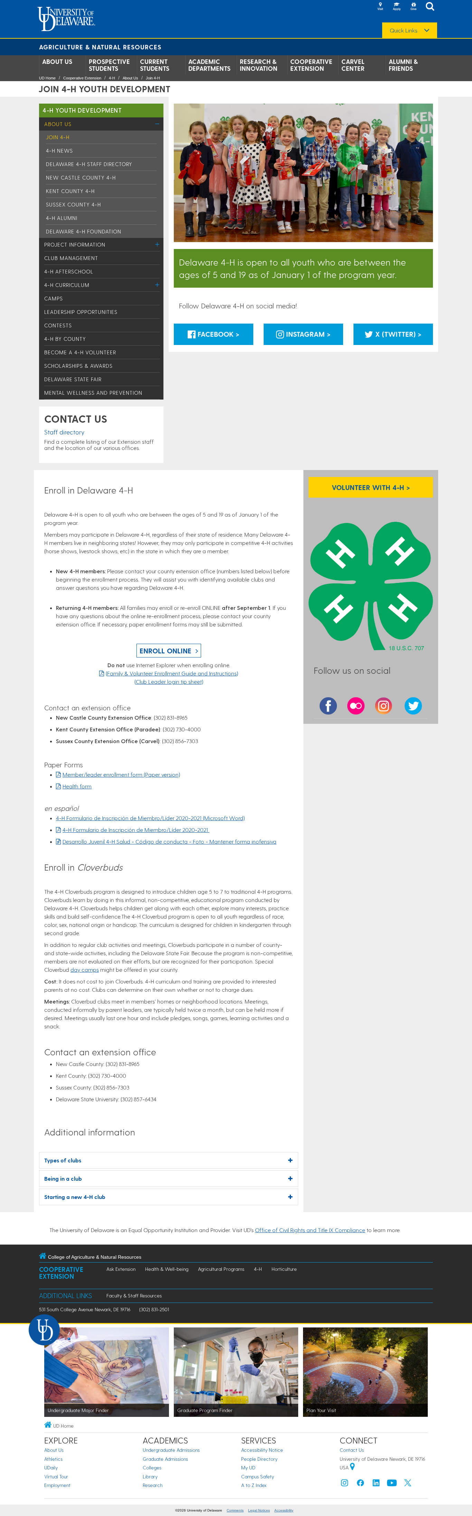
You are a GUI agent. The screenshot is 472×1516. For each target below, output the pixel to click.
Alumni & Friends (403, 65)
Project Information (74, 244)
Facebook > (217, 334)
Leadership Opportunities (80, 312)
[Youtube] (392, 1484)
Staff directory (64, 431)
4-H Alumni (61, 218)
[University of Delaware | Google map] (352, 1467)
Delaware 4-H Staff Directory (89, 164)
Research (152, 1485)
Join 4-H (153, 78)
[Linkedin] (376, 1484)
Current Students (154, 65)
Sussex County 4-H (73, 204)
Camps (53, 298)
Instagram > (307, 334)
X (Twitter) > (397, 334)
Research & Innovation (258, 65)
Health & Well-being (166, 1269)
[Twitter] (408, 1484)
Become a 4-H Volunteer (80, 352)
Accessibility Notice (262, 1450)
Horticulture (284, 1269)
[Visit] (380, 7)
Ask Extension (120, 1269)
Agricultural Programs (221, 1269)
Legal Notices (259, 1510)
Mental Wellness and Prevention (93, 393)
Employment (57, 1485)
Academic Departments (209, 65)
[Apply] (396, 7)
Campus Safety (257, 1476)
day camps (84, 969)
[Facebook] (360, 1484)
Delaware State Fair (73, 379)
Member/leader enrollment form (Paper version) (121, 774)
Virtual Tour (56, 1476)
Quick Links (403, 30)
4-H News (59, 150)
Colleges (152, 1467)
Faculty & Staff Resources (134, 1295)
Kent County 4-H (70, 191)
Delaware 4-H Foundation (83, 231)
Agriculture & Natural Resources (100, 46)
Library (150, 1476)
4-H (112, 78)
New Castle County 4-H (81, 177)
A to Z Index (254, 1485)
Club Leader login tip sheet (169, 681)
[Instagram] (344, 1484)
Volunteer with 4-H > (371, 487)
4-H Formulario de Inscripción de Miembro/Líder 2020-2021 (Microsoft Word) (150, 818)
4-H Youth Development (82, 110)
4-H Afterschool (68, 271)
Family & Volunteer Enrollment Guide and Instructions (172, 673)
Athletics (53, 1459)
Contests (58, 325)
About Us (57, 61)
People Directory (259, 1459)
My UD (248, 1467)
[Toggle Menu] (157, 123)
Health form (77, 786)
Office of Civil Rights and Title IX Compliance (310, 1230)
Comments (235, 1510)
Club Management (71, 258)
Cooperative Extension (311, 65)
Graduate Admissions (165, 1459)
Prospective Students (109, 65)
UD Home (47, 78)
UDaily (51, 1467)
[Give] (413, 7)
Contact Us (352, 1450)
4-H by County (65, 339)
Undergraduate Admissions (171, 1450)
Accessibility (283, 1510)
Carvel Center (353, 65)
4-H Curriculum (66, 285)
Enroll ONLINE (165, 650)
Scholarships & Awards (78, 366)
